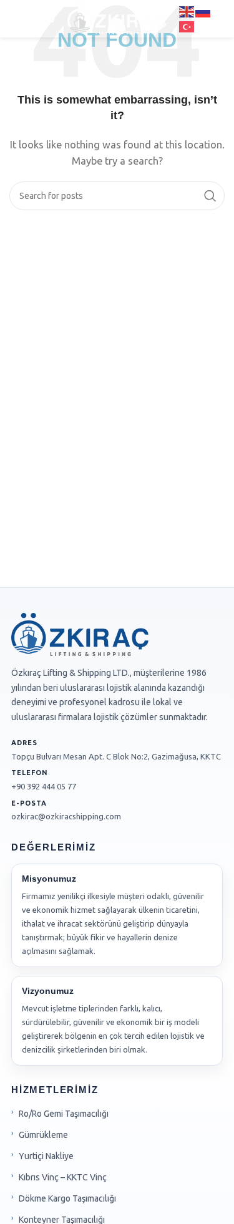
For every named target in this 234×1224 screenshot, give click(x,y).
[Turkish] (187, 26)
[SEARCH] (210, 195)
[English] (187, 11)
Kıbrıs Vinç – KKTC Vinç (63, 1177)
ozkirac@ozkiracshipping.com (66, 816)
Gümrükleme (43, 1135)
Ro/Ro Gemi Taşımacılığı (64, 1114)
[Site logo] (117, 17)
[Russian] (203, 11)
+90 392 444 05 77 (43, 786)
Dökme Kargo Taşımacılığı (67, 1198)
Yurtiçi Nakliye (46, 1156)
